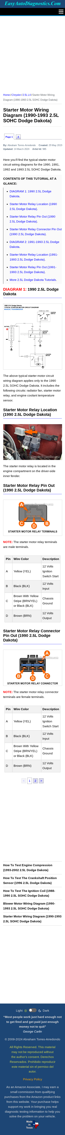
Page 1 (9, 137)
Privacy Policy (32, 1079)
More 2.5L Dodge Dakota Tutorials (33, 279)
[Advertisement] (32, 53)
